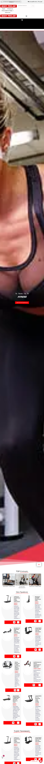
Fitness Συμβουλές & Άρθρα (7, 10)
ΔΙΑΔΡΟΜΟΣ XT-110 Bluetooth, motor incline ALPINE (38, 699)
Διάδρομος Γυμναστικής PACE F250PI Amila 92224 (17, 599)
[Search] (33, 6)
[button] (26, 16)
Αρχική (3, 8)
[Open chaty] (40, 761)
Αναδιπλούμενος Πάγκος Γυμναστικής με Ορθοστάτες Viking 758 (37, 665)
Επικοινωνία (7, 12)
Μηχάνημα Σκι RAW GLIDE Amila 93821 (38, 598)
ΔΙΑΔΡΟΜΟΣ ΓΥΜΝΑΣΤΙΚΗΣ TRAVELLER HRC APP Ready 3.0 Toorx (16, 699)
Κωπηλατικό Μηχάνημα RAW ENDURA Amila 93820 (17, 630)
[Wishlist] (18, 622)
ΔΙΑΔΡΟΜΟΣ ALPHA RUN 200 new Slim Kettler (38, 629)
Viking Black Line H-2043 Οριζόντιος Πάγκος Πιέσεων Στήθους (17, 666)
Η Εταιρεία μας (10, 8)
